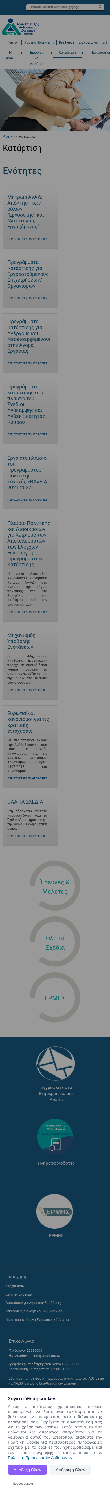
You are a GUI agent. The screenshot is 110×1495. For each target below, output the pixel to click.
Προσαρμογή (22, 1483)
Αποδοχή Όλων (27, 1469)
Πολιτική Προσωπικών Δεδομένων (40, 1457)
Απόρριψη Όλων (70, 1469)
